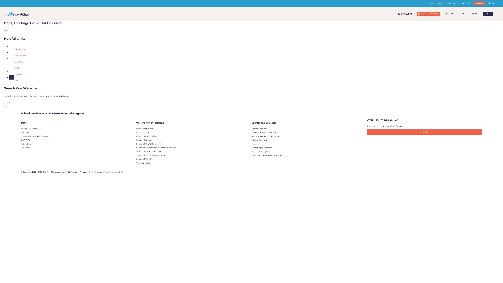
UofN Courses (20, 55)
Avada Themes (110, 172)
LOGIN (121, 172)
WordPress (95, 172)
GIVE (16, 80)
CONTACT (18, 74)
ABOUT (17, 68)
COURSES (18, 62)
